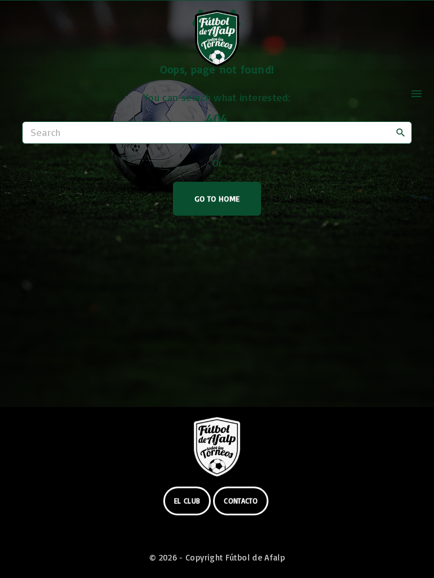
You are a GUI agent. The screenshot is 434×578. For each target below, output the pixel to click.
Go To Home (217, 198)
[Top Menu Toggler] (416, 93)
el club (187, 500)
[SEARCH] (400, 132)
